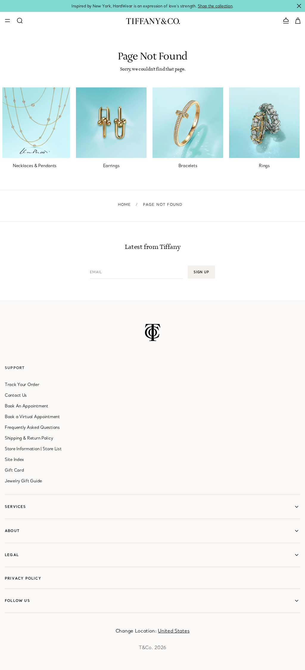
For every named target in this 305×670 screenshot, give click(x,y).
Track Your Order (22, 384)
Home (124, 204)
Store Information (22, 448)
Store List (52, 448)
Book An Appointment (26, 406)
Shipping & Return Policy (29, 438)
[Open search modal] (19, 20)
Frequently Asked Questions (32, 427)
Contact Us (16, 395)
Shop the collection (215, 6)
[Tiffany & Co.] (153, 20)
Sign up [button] (201, 272)
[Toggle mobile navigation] (7, 20)
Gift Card (14, 470)
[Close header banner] (299, 6)
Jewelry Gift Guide (23, 481)
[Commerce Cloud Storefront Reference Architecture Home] (153, 332)
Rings (264, 165)
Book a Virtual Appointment (32, 416)
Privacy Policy (23, 578)
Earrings (111, 165)
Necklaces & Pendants (35, 165)
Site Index (14, 459)
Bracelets (187, 165)
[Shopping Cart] (297, 20)
